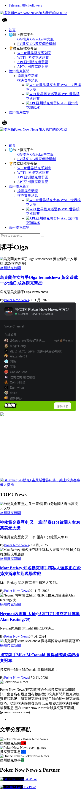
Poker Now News (16, 300)
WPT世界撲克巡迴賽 (33, 172)
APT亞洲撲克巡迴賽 (32, 182)
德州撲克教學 (19, 227)
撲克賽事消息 (27, 195)
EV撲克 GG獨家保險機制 (36, 159)
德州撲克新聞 (19, 186)
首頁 (12, 145)
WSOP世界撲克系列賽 (34, 168)
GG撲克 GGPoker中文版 (35, 154)
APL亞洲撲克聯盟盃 (32, 177)
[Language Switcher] (4, 20)
